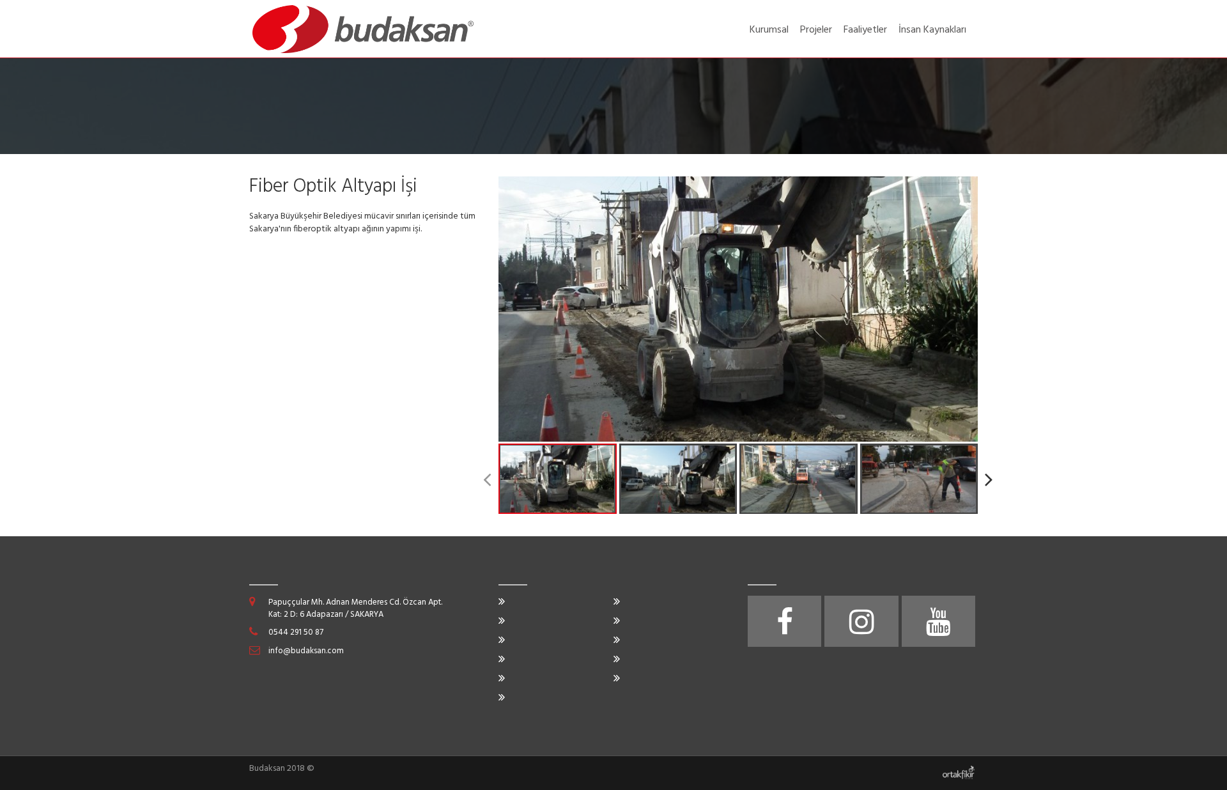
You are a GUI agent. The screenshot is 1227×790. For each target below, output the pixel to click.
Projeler (816, 30)
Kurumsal (769, 30)
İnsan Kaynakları (932, 30)
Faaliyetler (865, 30)
